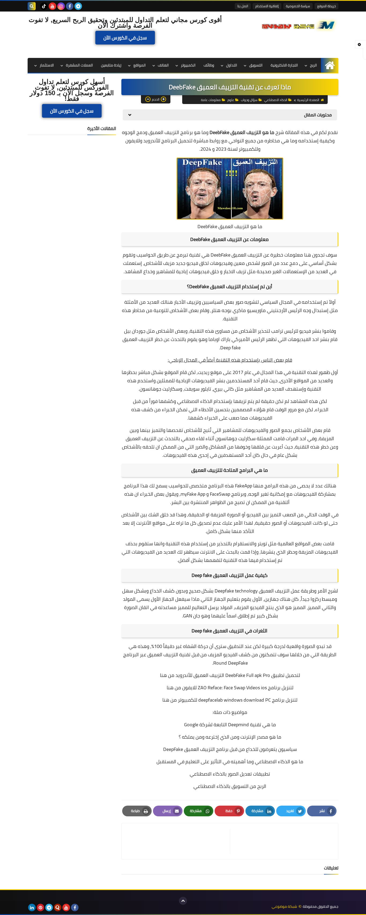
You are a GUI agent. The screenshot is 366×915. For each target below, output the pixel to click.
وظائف (209, 65)
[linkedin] (32, 907)
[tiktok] (44, 6)
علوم (230, 100)
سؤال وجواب (249, 100)
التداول (231, 65)
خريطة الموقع (326, 6)
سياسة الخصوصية (298, 6)
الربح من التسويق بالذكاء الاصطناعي (229, 786)
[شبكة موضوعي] (299, 24)
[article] (178, 841)
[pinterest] (40, 907)
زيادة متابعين (111, 65)
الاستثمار (47, 65)
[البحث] (32, 6)
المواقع (139, 65)
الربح (313, 65)
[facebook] (69, 6)
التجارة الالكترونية (284, 65)
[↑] (183, 901)
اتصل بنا (242, 6)
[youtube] (52, 6)
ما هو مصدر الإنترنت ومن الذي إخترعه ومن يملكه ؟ (230, 736)
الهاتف (163, 65)
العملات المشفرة (79, 65)
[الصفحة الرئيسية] (329, 65)
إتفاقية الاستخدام (267, 6)
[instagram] (61, 6)
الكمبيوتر (188, 65)
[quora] (57, 907)
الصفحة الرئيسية (308, 100)
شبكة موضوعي (284, 906)
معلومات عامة (211, 100)
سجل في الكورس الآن (125, 37)
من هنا (167, 675)
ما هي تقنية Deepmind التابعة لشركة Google (230, 724)
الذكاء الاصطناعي (275, 100)
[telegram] (78, 6)
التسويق (256, 65)
